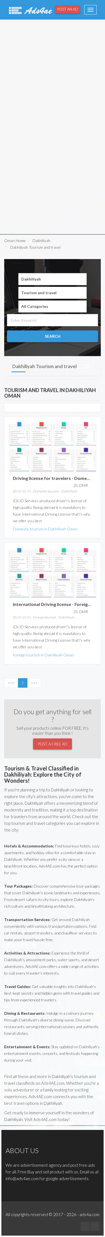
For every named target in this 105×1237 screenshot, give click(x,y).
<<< (11, 682)
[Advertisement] (52, 73)
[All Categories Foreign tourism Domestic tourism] (52, 306)
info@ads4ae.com (22, 1178)
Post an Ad (67, 9)
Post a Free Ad (52, 743)
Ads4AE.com (52, 1083)
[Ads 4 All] (29, 10)
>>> (34, 682)
